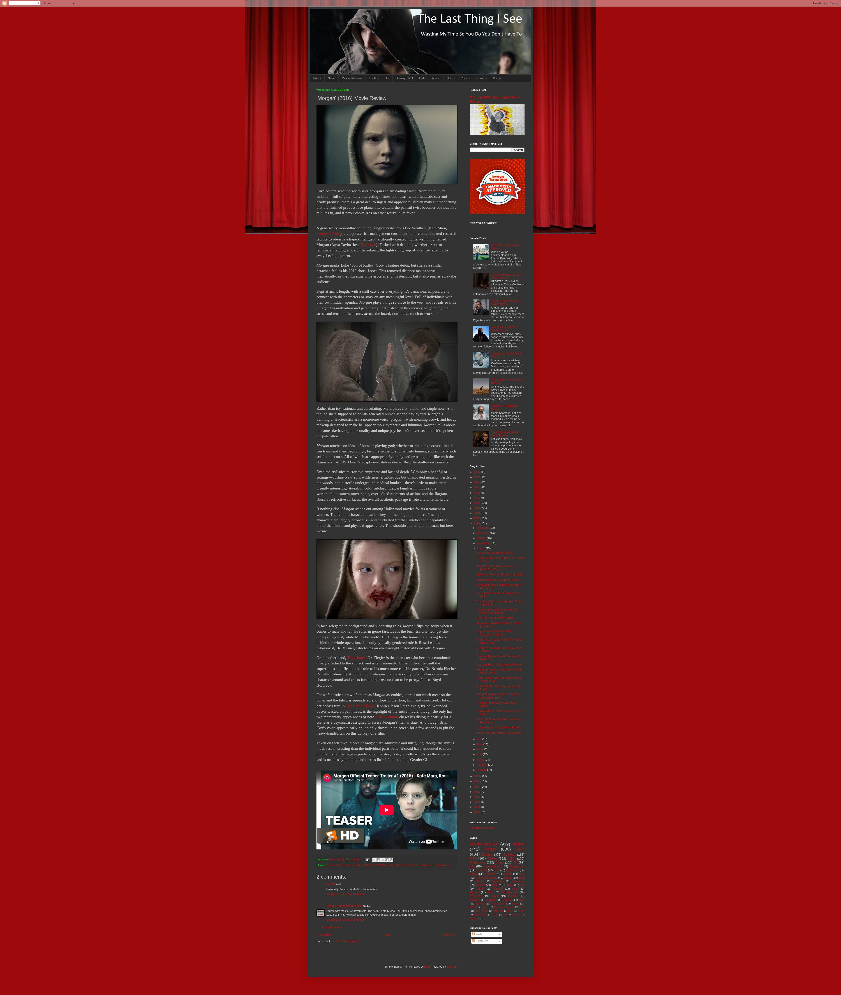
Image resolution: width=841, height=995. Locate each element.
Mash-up (516, 914)
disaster (490, 899)
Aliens (480, 888)
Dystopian (498, 881)
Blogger (451, 966)
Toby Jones (356, 657)
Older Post (449, 934)
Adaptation (517, 866)
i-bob (427, 966)
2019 (477, 508)
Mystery (474, 892)
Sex (522, 907)
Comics (481, 78)
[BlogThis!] (378, 860)
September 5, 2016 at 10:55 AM (345, 919)
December (483, 527)
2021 (477, 497)
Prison (484, 907)
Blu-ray (507, 874)
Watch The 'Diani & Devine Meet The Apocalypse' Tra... (498, 696)
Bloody (515, 903)
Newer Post (324, 934)
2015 (477, 776)
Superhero (512, 870)
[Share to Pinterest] (391, 860)
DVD (496, 870)
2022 (477, 492)
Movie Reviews (352, 78)
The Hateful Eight (360, 706)
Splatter (498, 888)
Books (497, 78)
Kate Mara (358, 865)
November (483, 533)
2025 (477, 477)
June (480, 744)
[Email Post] (367, 859)
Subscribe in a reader (482, 827)
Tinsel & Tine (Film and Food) (344, 906)
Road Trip (498, 911)
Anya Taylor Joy (334, 865)
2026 (477, 472)
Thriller (492, 858)
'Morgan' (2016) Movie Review (494, 552)
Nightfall (474, 918)
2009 (477, 807)
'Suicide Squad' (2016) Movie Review (498, 727)
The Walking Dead (486, 877)
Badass (487, 854)
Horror (451, 78)
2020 (477, 502)
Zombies (482, 870)
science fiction (442, 865)
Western (480, 885)
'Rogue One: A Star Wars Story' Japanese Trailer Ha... (494, 633)
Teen (495, 885)
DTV (522, 874)
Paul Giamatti (387, 717)
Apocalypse (499, 903)
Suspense (480, 903)
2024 (477, 482)
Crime (499, 862)
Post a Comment (332, 927)
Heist (510, 911)
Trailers (374, 78)
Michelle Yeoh (372, 865)
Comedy (509, 854)
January (482, 770)
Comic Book (492, 866)
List (472, 866)
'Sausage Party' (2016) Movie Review (498, 664)
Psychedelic (480, 914)
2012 (477, 791)
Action (436, 78)
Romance (475, 896)
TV (387, 78)
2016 (477, 523)
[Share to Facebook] (387, 860)
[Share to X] (383, 860)
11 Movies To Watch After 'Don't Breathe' (500, 574)
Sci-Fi (466, 78)
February (482, 764)
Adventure (518, 881)
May (479, 749)
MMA (495, 914)
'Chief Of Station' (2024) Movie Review (505, 302)
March (481, 759)
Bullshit (507, 899)
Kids (472, 907)
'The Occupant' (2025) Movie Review (504, 329)
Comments (481, 941)
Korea (473, 874)
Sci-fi (431, 865)
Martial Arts (478, 862)
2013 (477, 786)
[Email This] (374, 860)
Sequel (508, 877)
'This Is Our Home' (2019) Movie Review (506, 276)
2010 (477, 802)
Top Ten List (509, 892)
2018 (477, 513)
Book (521, 877)
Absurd (474, 899)
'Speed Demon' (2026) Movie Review (504, 434)
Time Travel (481, 911)
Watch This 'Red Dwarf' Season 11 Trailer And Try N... (496, 568)
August (481, 548)
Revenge (490, 874)
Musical (512, 896)
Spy (522, 885)
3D (505, 914)
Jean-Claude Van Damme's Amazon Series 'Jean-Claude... (497, 611)
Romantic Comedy (504, 907)
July (479, 739)
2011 (477, 796)
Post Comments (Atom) (346, 941)
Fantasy (509, 885)
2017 (477, 518)
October (482, 538)
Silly (490, 892)
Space (495, 896)
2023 (477, 487)
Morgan (385, 865)
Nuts (515, 888)
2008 (477, 812)
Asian (511, 858)
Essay (521, 911)
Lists (422, 78)
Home (317, 78)
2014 (477, 781)
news (409, 865)
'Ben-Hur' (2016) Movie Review (494, 617)
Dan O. (330, 884)
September (484, 543)
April (480, 754)
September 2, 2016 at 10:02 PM (345, 894)
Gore (522, 900)
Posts (478, 934)
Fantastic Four (328, 233)
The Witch (368, 244)
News (331, 78)
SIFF (473, 858)
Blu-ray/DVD (404, 78)
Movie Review (397, 865)
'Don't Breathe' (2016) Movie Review (497, 579)
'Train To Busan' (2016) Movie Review (498, 732)
